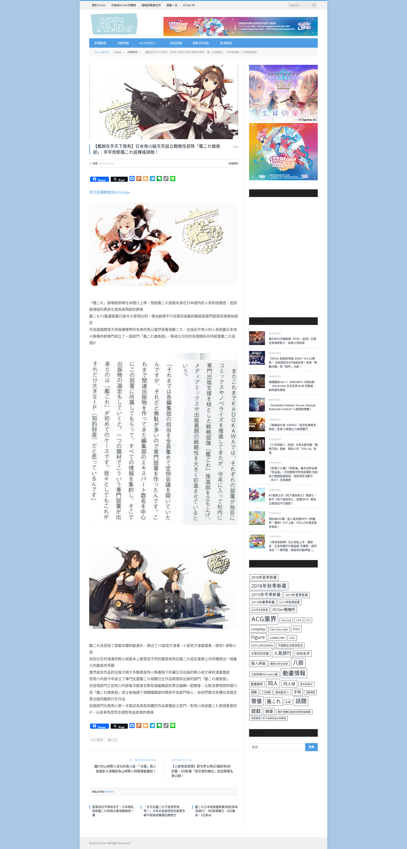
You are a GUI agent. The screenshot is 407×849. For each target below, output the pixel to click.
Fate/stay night (279, 629)
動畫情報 (294, 673)
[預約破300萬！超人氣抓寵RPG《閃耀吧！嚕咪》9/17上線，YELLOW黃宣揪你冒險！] (257, 518)
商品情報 (176, 43)
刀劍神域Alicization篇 (264, 674)
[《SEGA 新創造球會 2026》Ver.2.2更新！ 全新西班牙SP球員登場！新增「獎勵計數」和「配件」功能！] (257, 358)
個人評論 (258, 663)
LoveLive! (277, 637)
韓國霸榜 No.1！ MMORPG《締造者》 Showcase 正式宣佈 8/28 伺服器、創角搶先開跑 (292, 386)
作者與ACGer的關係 (123, 5)
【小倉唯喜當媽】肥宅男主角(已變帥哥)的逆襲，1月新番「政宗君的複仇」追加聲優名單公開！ (202, 771)
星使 (95, 163)
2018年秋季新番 (269, 586)
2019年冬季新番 (266, 594)
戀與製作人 (282, 692)
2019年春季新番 (263, 602)
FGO (296, 629)
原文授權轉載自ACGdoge (109, 192)
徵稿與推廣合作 (151, 5)
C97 (308, 620)
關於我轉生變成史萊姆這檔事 (294, 711)
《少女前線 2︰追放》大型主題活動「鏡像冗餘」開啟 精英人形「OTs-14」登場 (293, 448)
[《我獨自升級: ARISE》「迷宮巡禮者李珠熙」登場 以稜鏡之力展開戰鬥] (257, 424)
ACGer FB (189, 5)
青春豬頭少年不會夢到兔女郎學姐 (268, 718)
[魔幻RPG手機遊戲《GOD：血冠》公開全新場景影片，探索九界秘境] (257, 338)
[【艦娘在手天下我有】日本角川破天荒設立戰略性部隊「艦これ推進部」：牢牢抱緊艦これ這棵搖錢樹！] (163, 102)
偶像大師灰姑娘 (279, 663)
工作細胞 (266, 692)
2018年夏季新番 (264, 577)
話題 (301, 701)
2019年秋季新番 (289, 602)
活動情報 (123, 43)
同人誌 (289, 683)
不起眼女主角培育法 (290, 645)
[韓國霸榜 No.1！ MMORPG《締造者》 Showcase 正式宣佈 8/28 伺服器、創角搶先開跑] (257, 381)
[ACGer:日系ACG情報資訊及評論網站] (114, 24)
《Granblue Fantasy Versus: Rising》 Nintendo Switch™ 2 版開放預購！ (293, 407)
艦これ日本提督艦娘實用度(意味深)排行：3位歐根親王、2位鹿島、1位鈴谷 (216, 811)
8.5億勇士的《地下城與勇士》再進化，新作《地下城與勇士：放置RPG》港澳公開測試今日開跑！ (293, 499)
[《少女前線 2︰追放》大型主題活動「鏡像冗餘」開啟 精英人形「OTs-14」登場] (257, 444)
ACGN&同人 (147, 43)
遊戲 (256, 711)
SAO (292, 638)
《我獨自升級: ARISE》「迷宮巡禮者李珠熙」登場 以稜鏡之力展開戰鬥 (292, 427)
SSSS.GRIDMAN (262, 645)
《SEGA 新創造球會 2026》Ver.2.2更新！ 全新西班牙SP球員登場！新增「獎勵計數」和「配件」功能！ (293, 362)
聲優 (256, 701)
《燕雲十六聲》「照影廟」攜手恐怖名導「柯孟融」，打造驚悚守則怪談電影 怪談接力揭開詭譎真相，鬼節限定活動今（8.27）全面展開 (293, 474)
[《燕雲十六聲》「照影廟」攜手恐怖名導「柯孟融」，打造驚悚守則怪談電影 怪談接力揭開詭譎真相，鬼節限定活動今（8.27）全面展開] (257, 467)
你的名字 (303, 653)
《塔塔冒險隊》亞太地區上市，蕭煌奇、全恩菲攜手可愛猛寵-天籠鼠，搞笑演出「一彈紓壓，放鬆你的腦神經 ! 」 (293, 546)
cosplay (258, 629)
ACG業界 (97, 740)
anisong (286, 620)
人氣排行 (282, 653)
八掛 (298, 662)
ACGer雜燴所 (283, 609)
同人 (273, 683)
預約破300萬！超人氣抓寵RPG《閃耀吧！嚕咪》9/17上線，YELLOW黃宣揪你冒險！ (293, 523)
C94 (298, 620)
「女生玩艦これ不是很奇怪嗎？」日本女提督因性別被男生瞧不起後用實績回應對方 (164, 811)
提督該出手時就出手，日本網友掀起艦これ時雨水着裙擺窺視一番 (113, 811)
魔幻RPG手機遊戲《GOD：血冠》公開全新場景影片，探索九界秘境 (292, 341)
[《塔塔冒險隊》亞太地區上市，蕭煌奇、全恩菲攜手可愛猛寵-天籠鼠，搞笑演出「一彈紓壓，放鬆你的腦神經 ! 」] (257, 541)
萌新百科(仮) (201, 43)
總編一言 (171, 5)
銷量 (269, 711)
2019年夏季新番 (296, 595)
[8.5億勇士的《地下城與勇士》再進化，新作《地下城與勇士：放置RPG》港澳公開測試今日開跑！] (257, 495)
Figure (258, 637)
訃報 (288, 702)
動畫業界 (257, 684)
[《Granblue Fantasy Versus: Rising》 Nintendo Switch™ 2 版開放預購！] (257, 404)
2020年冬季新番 (259, 610)
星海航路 (226, 43)
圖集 (254, 692)
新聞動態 (100, 43)
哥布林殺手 (306, 684)
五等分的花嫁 (260, 654)
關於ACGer (99, 5)
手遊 (297, 691)
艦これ (112, 740)
